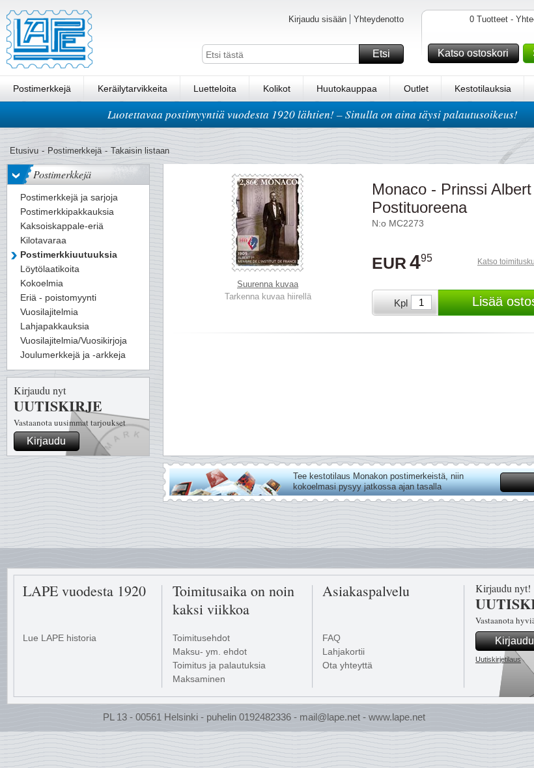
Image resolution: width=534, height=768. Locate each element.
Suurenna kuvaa (267, 284)
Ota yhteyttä (347, 665)
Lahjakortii (343, 651)
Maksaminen (199, 679)
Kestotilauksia (483, 88)
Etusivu (24, 151)
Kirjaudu (46, 440)
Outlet (416, 88)
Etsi (381, 53)
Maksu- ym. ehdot (210, 651)
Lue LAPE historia (59, 638)
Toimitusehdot (201, 638)
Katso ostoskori (473, 53)
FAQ (331, 638)
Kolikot (276, 88)
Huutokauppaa (346, 88)
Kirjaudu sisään (317, 19)
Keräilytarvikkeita (132, 88)
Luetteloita (214, 88)
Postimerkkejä (42, 88)
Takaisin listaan (140, 151)
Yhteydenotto (379, 19)
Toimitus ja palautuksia (219, 665)
